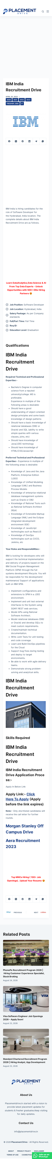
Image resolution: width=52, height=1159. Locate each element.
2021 (15, 100)
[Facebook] (9, 141)
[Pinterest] (22, 141)
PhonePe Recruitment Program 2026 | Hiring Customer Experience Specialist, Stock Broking (23, 973)
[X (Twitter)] (16, 141)
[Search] (43, 11)
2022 (22, 100)
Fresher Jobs (13, 104)
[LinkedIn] (29, 141)
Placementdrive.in (14, 1103)
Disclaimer (39, 1151)
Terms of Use (12, 1155)
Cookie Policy (28, 1155)
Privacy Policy (24, 1151)
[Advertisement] (26, 43)
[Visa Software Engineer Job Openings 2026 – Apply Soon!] (26, 999)
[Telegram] (36, 141)
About (11, 1151)
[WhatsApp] (42, 141)
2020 (9, 100)
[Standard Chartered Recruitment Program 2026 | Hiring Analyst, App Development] (26, 1042)
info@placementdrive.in (26, 1131)
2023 (28, 100)
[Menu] (48, 11)
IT (22, 104)
